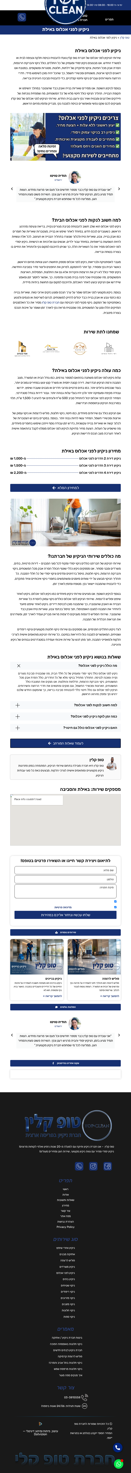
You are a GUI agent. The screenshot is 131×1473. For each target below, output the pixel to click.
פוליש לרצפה (110, 979)
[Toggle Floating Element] (118, 1464)
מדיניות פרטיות (63, 907)
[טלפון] (80, 1166)
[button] (119, 189)
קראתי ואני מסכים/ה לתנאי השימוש (83, 907)
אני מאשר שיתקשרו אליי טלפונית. (94, 901)
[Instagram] (94, 1166)
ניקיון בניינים (53, 979)
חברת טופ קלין (51, 302)
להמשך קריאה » (109, 996)
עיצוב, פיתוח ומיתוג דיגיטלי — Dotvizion (40, 1432)
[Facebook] (108, 1166)
